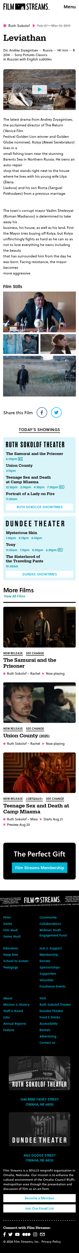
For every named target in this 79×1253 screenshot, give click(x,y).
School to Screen (16, 961)
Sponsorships (50, 967)
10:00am (12, 566)
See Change (35, 653)
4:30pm (39, 487)
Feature (8, 1030)
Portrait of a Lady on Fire (30, 493)
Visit (43, 998)
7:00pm (52, 487)
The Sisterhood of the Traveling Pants (24, 559)
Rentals (45, 1030)
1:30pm (11, 538)
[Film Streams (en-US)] (27, 6)
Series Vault (12, 936)
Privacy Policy (51, 1241)
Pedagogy (10, 967)
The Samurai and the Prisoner (34, 453)
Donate (45, 961)
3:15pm (11, 470)
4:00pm (37, 550)
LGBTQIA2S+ (34, 798)
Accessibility (48, 1023)
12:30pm (12, 487)
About (7, 998)
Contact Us (48, 1042)
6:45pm (36, 538)
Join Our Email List (39, 1208)
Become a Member (39, 1198)
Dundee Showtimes (39, 574)
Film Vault (10, 930)
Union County (19, 465)
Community (48, 917)
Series (7, 923)
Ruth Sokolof (19, 25)
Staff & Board (13, 1011)
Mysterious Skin (21, 532)
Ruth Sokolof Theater (55, 1004)
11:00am (11, 499)
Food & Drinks (50, 1017)
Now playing (55, 673)
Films (7, 917)
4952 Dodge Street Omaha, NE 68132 (39, 1158)
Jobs (6, 1017)
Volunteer (47, 980)
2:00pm (25, 487)
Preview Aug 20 (18, 824)
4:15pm (24, 538)
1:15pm (24, 550)
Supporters (48, 973)
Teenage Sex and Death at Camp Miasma (28, 479)
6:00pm (11, 459)
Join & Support (51, 948)
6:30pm (51, 550)
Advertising (48, 1036)
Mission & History (16, 1004)
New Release (13, 653)
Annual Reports (14, 1023)
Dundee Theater (51, 1011)
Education (10, 948)
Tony (10, 544)
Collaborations (50, 923)
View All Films (14, 596)
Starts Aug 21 (53, 819)
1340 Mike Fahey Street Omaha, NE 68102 (39, 1102)
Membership (49, 954)
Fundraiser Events (53, 986)
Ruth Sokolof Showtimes (40, 506)
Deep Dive (10, 954)
